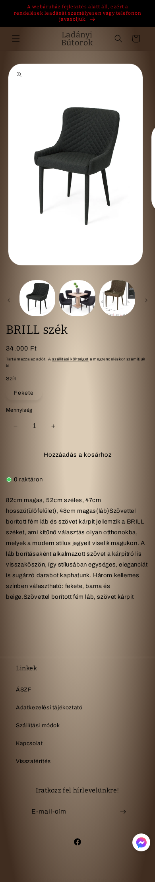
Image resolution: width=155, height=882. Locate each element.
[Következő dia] (146, 300)
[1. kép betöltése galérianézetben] (37, 298)
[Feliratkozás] (123, 811)
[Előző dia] (8, 300)
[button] (16, 38)
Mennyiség (19, 410)
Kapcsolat (29, 743)
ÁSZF (23, 690)
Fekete (24, 393)
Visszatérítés (33, 761)
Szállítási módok (38, 725)
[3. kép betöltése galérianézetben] (117, 298)
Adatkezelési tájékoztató (49, 708)
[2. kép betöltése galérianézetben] (77, 298)
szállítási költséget (70, 359)
